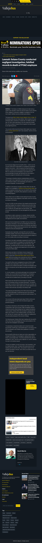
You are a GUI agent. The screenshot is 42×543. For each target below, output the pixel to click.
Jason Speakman (9, 442)
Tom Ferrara (23, 442)
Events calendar (5, 490)
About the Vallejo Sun (6, 480)
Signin (27, 4)
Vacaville (12, 437)
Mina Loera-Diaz (6, 527)
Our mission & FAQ (5, 482)
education (7, 522)
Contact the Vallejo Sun (6, 486)
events (4, 520)
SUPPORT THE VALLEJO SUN (21, 37)
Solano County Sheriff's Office (20, 437)
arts (3, 522)
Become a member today (16, 372)
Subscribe (31, 4)
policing (7, 437)
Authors (18, 4)
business (16, 520)
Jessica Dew (29, 442)
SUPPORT (10, 4)
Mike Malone (12, 527)
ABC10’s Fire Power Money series (26, 188)
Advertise (3, 497)
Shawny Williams (6, 524)
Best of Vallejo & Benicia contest (7, 492)
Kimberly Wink (8, 439)
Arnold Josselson (9, 445)
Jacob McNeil (16, 445)
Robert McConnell (13, 524)
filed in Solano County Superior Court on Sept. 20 (24, 117)
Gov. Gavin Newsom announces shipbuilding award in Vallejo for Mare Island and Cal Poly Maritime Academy (33, 487)
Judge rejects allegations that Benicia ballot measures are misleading (33, 496)
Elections (12, 522)
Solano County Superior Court (18, 439)
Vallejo (4, 513)
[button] (21, 422)
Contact (23, 4)
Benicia (8, 520)
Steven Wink (33, 437)
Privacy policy (4, 501)
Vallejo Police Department (7, 515)
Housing (12, 520)
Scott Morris (8, 67)
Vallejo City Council (6, 517)
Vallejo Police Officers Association (9, 529)
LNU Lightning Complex (29, 439)
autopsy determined (13, 130)
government (8, 513)
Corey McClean (16, 442)
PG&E (28, 437)
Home (4, 53)
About (15, 4)
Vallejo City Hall (13, 517)
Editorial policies (5, 484)
